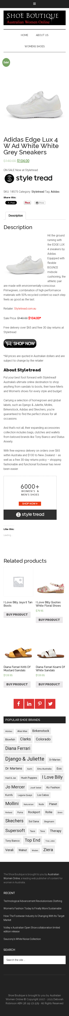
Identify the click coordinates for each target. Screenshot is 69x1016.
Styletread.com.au (25, 308)
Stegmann (49, 821)
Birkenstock (40, 731)
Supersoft (15, 830)
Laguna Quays (25, 795)
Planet (53, 804)
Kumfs (9, 795)
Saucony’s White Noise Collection (22, 939)
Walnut (23, 850)
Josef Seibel (35, 787)
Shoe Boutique (35, 18)
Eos (59, 768)
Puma (20, 812)
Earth (29, 769)
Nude (41, 804)
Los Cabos (43, 795)
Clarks (25, 739)
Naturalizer (29, 804)
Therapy (55, 831)
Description (15, 215)
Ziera (48, 849)
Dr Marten (54, 759)
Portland (8, 812)
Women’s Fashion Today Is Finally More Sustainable (32, 908)
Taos (32, 831)
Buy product (17, 614)
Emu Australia (44, 768)
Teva (42, 831)
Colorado (43, 739)
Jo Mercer (15, 786)
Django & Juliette (24, 759)
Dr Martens (13, 768)
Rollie (48, 812)
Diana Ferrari (17, 748)
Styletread (37, 191)
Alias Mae (22, 731)
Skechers (14, 820)
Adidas (55, 191)
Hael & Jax (10, 778)
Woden (35, 850)
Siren (60, 812)
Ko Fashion (53, 787)
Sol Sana (34, 821)
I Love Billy (52, 777)
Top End (32, 840)
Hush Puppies (29, 777)
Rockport (34, 812)
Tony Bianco (12, 840)
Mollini (12, 803)
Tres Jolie (49, 841)
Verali (9, 850)
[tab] (15, 216)
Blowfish (10, 739)
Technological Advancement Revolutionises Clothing (33, 901)
